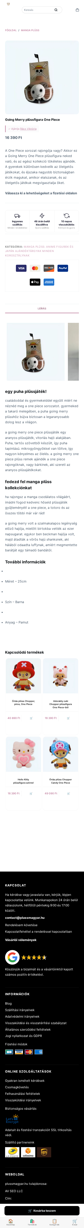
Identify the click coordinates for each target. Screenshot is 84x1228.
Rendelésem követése (21, 925)
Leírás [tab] (42, 308)
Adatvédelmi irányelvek (22, 1016)
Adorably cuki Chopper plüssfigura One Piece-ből (60, 704)
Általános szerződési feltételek (28, 1029)
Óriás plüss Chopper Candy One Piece (60, 781)
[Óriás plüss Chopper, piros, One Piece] (23, 675)
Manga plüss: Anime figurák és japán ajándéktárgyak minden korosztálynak (39, 251)
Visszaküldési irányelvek (23, 1100)
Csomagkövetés (17, 1087)
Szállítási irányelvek (19, 1010)
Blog (8, 1003)
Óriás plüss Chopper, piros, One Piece (23, 703)
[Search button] (56, 10)
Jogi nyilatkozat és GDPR (23, 1036)
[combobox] (37, 10)
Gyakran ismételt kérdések (24, 1081)
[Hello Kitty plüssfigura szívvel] (23, 754)
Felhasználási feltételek (22, 1094)
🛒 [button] (68, 718)
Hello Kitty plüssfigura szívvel (23, 781)
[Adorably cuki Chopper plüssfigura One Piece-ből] (60, 675)
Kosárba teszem (44, 1210)
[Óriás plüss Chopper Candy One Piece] (60, 754)
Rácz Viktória (28, 128)
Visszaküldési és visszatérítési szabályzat (36, 1023)
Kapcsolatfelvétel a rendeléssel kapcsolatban (38, 931)
